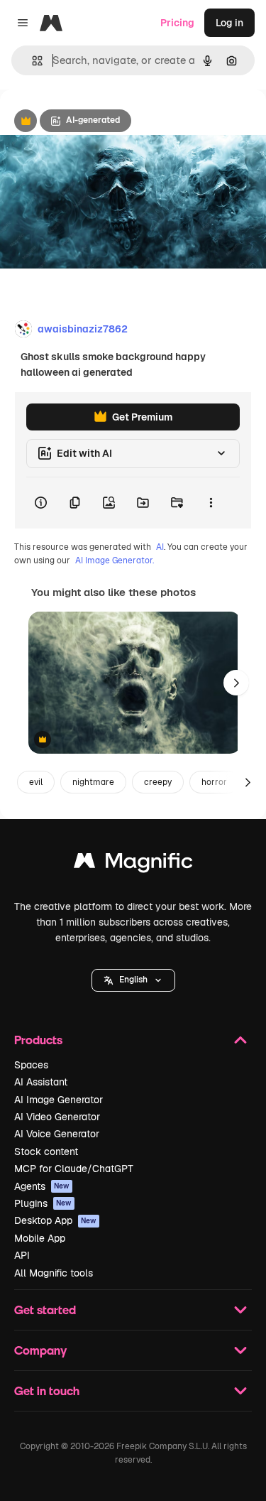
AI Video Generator (57, 1116)
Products (38, 1039)
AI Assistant (40, 1081)
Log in (229, 22)
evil (36, 782)
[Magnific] (133, 864)
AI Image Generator (58, 1099)
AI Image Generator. (114, 560)
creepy (158, 782)
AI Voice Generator (56, 1133)
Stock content (46, 1151)
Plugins (43, 1203)
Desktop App (55, 1220)
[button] (133, 980)
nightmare (93, 782)
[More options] (210, 503)
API (22, 1255)
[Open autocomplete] (31, 60)
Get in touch (46, 1390)
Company (40, 1350)
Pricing (177, 22)
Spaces (31, 1064)
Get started (45, 1309)
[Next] (236, 683)
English (133, 979)
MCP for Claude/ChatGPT (73, 1168)
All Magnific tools (53, 1273)
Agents (42, 1186)
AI (160, 547)
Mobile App (39, 1238)
